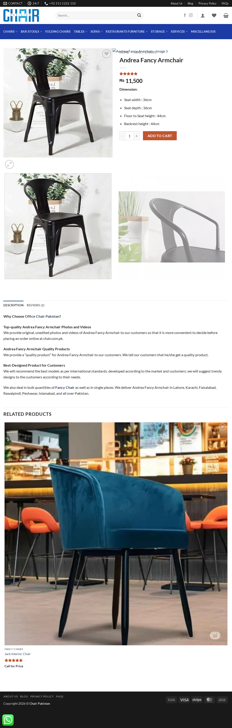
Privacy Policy (207, 3)
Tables (79, 31)
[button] (203, 15)
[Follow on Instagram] (191, 15)
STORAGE (158, 31)
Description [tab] (13, 305)
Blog (190, 3)
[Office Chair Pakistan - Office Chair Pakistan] (26, 15)
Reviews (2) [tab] (36, 305)
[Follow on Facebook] (185, 15)
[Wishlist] (214, 15)
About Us (177, 3)
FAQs (225, 3)
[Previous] (5, 283)
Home (124, 52)
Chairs (9, 31)
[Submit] (139, 15)
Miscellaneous (203, 31)
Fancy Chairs (144, 52)
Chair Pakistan (39, 703)
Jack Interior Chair (18, 654)
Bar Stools (30, 31)
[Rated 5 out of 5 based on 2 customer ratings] (174, 73)
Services (178, 31)
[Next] (20, 161)
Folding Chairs (58, 31)
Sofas (95, 31)
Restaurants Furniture (125, 31)
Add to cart (159, 136)
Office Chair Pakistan (42, 316)
